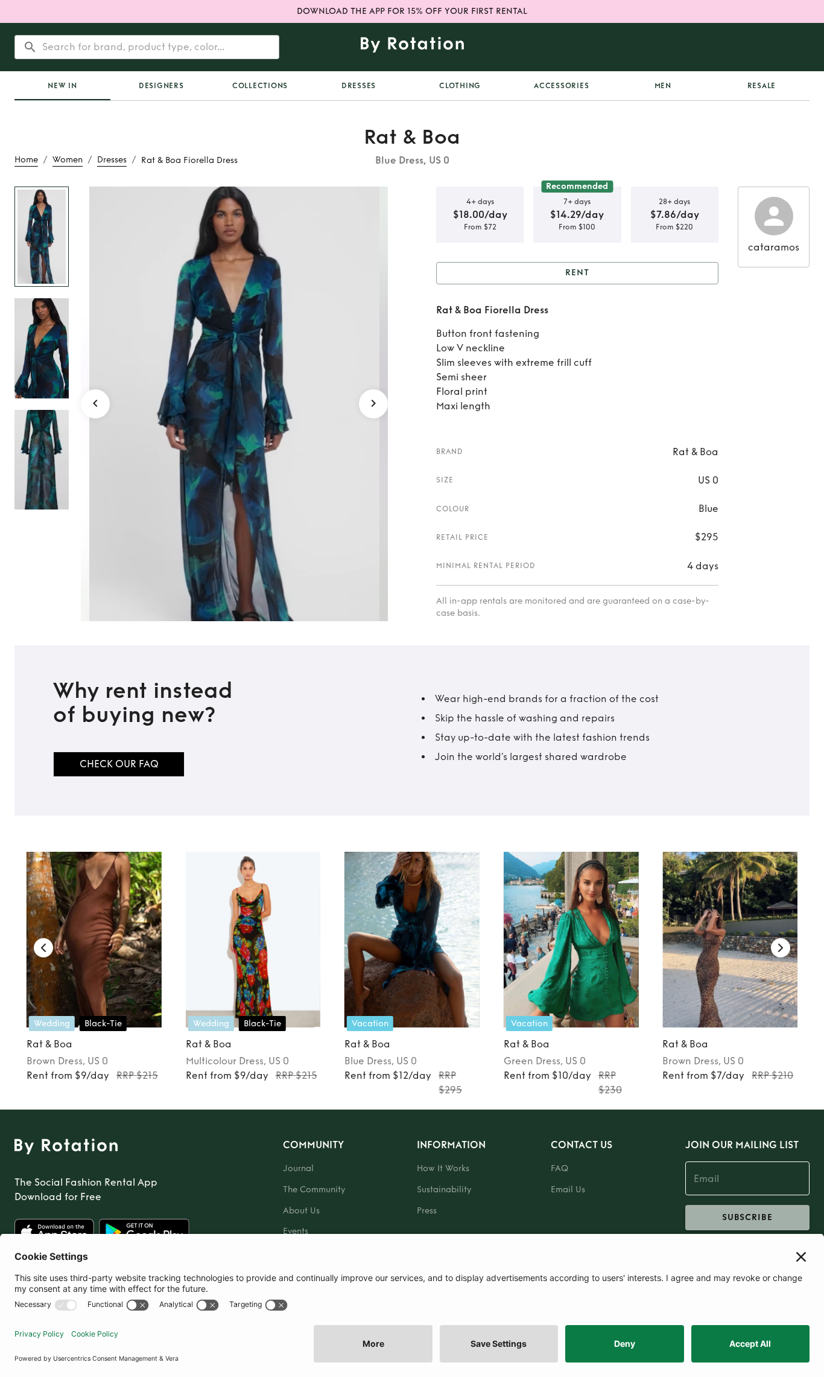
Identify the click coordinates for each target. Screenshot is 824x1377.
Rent (577, 272)
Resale (761, 85)
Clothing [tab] (460, 85)
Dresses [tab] (358, 85)
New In (62, 85)
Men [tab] (662, 85)
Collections (260, 85)
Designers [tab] (161, 85)
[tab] (62, 85)
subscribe (747, 1217)
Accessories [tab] (561, 85)
